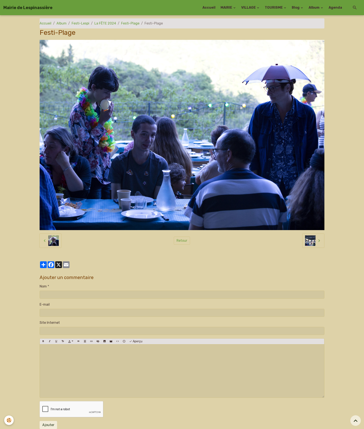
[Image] (104, 341)
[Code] (117, 341)
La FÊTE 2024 (105, 23)
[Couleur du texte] (70, 341)
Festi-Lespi (80, 23)
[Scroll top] (355, 420)
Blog (296, 7)
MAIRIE (227, 7)
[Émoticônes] (124, 341)
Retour (182, 241)
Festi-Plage (130, 23)
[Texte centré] (85, 341)
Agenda (335, 7)
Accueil (208, 7)
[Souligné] (56, 341)
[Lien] (91, 341)
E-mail (45, 304)
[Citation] (78, 341)
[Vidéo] (111, 341)
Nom (43, 286)
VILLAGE (248, 7)
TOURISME (274, 7)
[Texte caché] (98, 341)
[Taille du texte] (62, 341)
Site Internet (50, 323)
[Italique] (49, 341)
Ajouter (48, 425)
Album (314, 7)
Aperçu (137, 341)
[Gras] (43, 341)
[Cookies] (9, 420)
